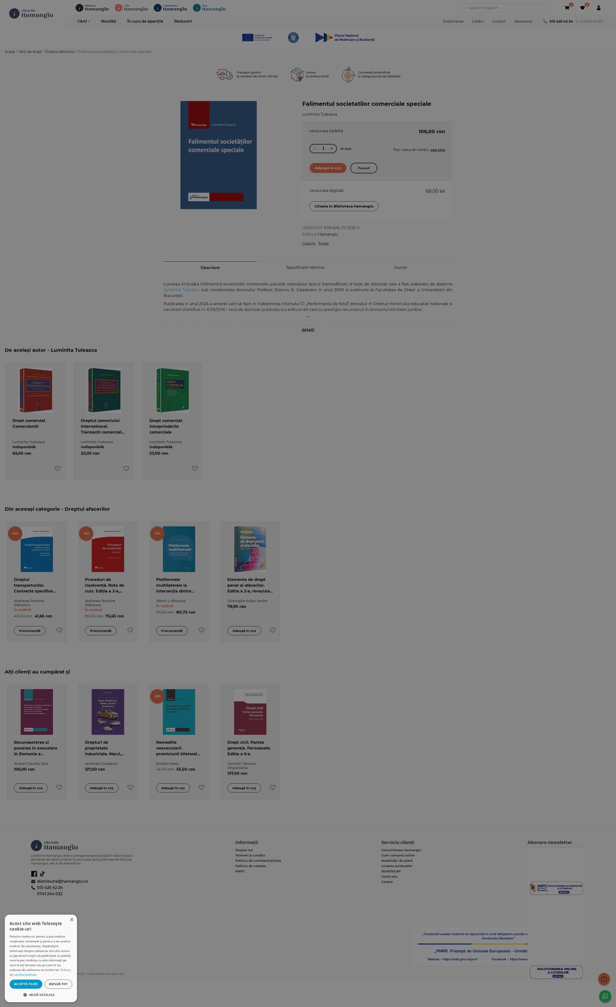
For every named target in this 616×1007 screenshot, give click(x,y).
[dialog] (41, 958)
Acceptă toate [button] (26, 984)
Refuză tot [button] (58, 984)
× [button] (71, 920)
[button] (41, 994)
